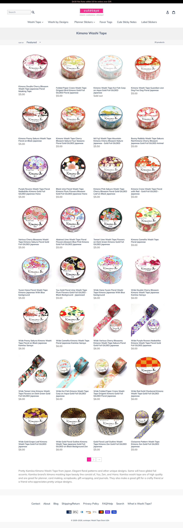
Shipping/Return (71, 503)
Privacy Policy (91, 503)
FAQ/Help (107, 503)
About (46, 503)
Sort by (21, 42)
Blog (55, 503)
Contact (35, 503)
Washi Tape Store (98, 520)
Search (120, 503)
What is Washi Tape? (140, 503)
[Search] (33, 12)
